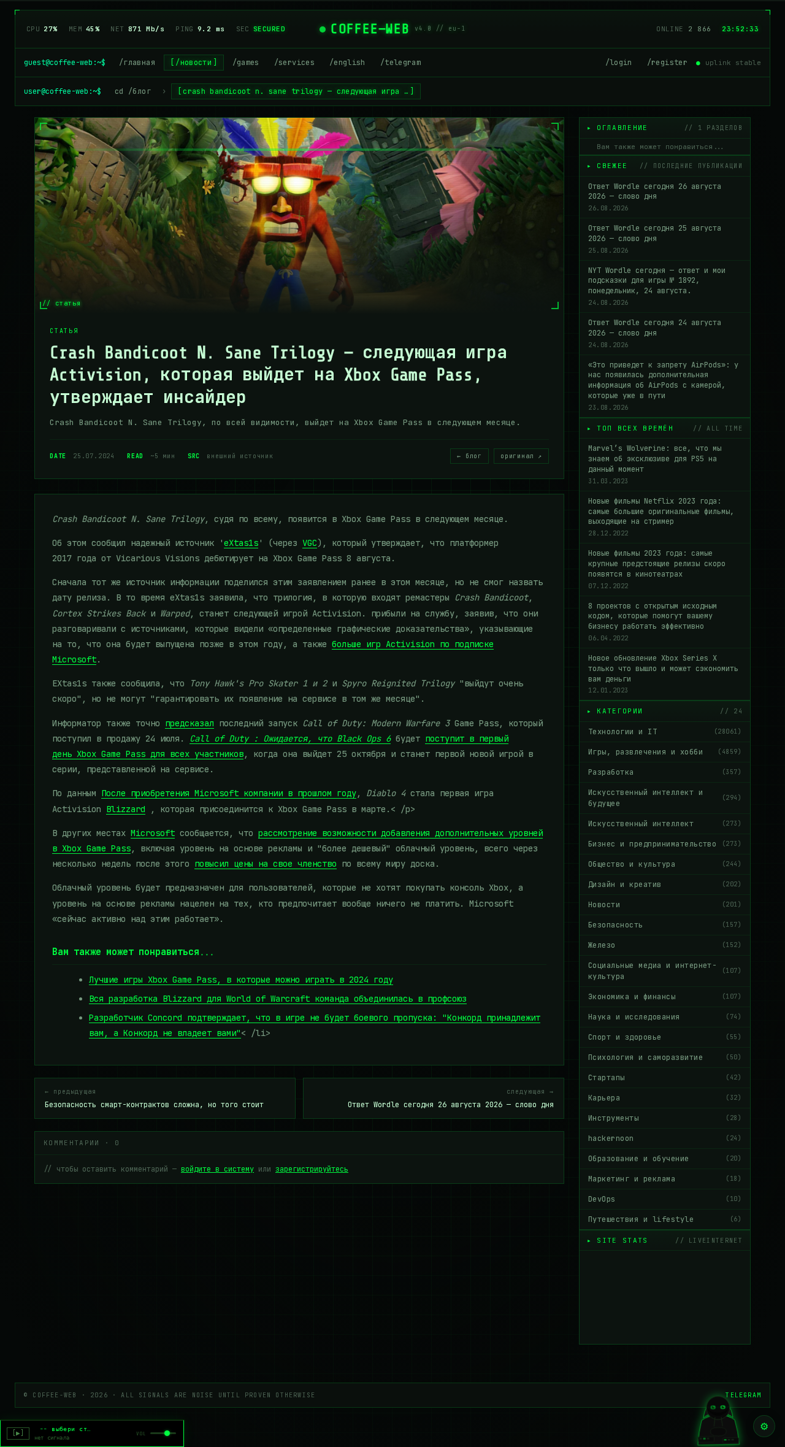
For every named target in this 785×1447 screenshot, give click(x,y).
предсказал (189, 723)
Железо (664, 945)
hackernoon (664, 1138)
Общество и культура (664, 864)
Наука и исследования (664, 1017)
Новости (664, 905)
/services (294, 62)
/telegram (400, 62)
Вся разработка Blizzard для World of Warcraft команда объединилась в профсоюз (278, 998)
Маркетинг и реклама (664, 1179)
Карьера (664, 1098)
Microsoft (153, 833)
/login (618, 62)
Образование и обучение (664, 1159)
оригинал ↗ (521, 456)
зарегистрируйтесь (311, 1169)
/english (347, 62)
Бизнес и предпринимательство (664, 844)
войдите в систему (217, 1169)
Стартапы (664, 1078)
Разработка (664, 772)
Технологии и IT (664, 732)
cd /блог (133, 91)
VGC (309, 542)
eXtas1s (241, 542)
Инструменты (664, 1118)
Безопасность (664, 925)
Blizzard (125, 809)
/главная (137, 62)
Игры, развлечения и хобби (664, 752)
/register (667, 62)
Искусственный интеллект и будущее (664, 798)
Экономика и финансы (664, 997)
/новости (193, 62)
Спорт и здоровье (664, 1037)
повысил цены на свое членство (265, 863)
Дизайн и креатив (664, 884)
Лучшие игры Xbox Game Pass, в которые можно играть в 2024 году (241, 979)
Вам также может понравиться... (661, 146)
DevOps (664, 1199)
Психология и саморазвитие (664, 1057)
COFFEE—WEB (370, 28)
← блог (469, 456)
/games (245, 62)
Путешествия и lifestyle (664, 1219)
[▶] (18, 1433)
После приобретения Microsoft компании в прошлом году (228, 793)
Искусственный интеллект (664, 824)
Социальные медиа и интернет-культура (664, 971)
